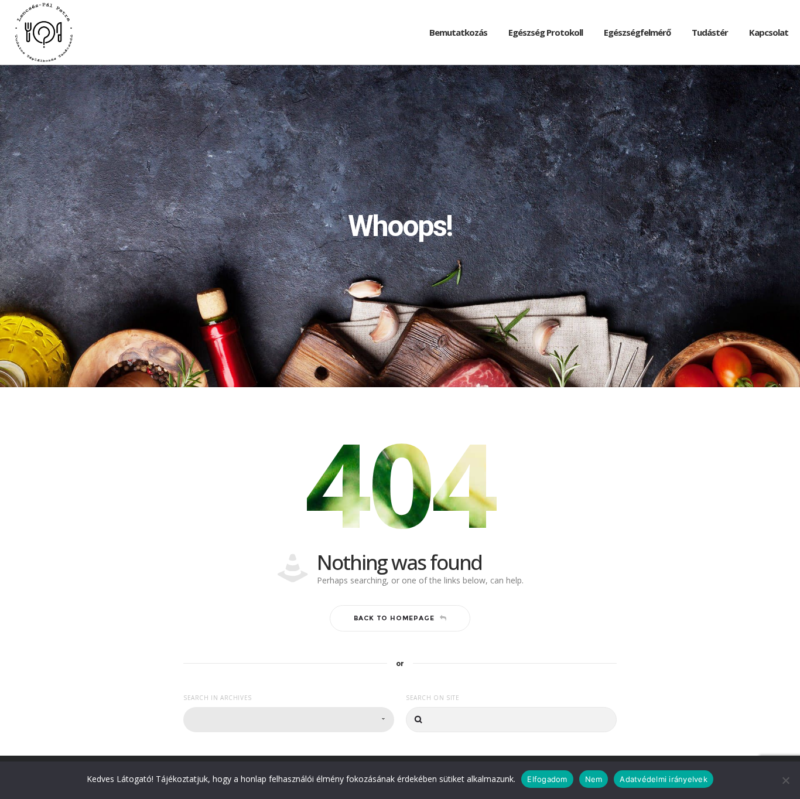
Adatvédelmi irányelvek (663, 778)
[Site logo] (44, 32)
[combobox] (288, 719)
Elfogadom (547, 778)
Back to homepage (394, 618)
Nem (594, 778)
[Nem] (785, 780)
